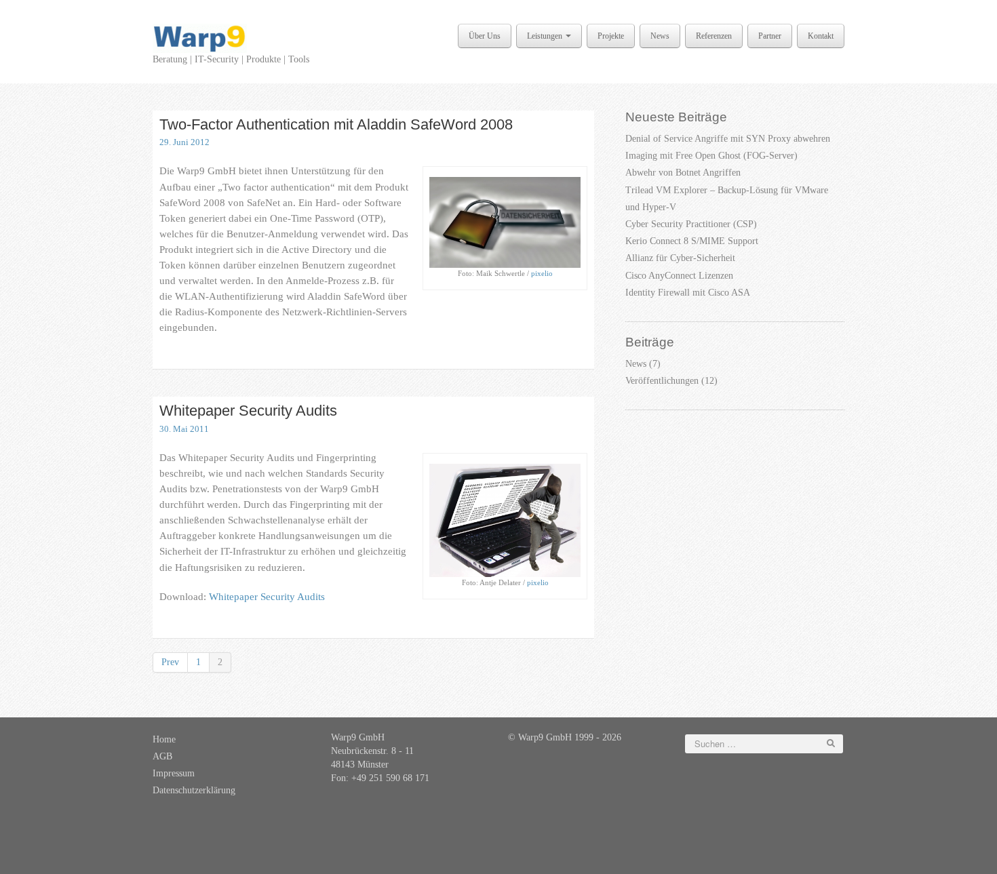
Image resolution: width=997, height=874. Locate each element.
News (659, 36)
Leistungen (545, 36)
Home (164, 739)
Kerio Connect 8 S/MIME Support (691, 241)
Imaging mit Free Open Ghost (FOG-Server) (711, 156)
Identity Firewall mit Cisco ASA (687, 292)
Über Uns (485, 36)
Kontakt (821, 36)
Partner (769, 36)
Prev (170, 662)
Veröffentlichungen (662, 381)
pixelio (542, 273)
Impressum (174, 773)
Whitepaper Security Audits (248, 410)
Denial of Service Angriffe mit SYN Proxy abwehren (727, 139)
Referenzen (714, 36)
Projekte (611, 36)
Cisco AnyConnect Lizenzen (679, 276)
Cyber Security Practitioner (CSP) (691, 224)
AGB (162, 756)
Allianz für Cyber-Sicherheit (680, 258)
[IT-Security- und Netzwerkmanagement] (200, 38)
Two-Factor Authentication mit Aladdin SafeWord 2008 (336, 124)
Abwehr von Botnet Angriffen (683, 172)
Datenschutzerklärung (194, 790)
